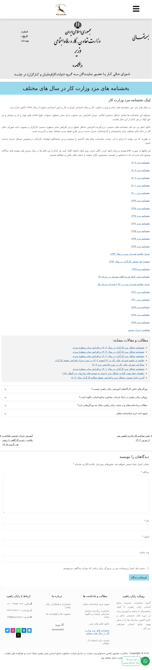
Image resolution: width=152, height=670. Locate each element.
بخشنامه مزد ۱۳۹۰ (140, 299)
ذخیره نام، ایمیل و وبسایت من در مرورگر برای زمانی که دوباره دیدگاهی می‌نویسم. (104, 568)
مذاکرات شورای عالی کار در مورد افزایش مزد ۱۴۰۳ (118, 364)
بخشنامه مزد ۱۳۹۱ (140, 291)
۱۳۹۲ (141, 269)
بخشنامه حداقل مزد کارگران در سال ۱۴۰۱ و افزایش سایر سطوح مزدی (108, 368)
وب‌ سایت (144, 552)
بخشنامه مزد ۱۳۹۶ (140, 223)
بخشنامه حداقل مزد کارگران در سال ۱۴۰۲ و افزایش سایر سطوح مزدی (108, 356)
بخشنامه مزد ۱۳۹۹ (140, 200)
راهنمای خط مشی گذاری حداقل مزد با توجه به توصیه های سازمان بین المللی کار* (103, 373)
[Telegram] (29, 630)
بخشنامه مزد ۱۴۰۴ (140, 162)
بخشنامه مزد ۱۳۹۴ (140, 238)
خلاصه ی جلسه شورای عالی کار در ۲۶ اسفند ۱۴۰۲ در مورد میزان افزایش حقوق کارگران (99, 360)
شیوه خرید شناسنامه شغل (96, 604)
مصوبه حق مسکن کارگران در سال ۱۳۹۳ (129, 261)
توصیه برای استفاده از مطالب (98, 642)
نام (146, 520)
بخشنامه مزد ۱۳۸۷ (140, 322)
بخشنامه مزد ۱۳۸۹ (140, 307)
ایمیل (145, 536)
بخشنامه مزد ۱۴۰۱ (140, 185)
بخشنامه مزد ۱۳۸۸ (140, 314)
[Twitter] (7, 630)
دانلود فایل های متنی (99, 623)
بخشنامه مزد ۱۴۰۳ (140, 170)
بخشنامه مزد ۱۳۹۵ (140, 231)
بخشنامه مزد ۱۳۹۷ (140, 215)
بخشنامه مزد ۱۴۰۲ (140, 177)
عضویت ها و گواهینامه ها (58, 613)
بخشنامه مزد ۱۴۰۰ (140, 192)
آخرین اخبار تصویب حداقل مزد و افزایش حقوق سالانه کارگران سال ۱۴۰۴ (107, 377)
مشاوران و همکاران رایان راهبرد (58, 605)
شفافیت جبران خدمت (139, 330)
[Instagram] (13, 630)
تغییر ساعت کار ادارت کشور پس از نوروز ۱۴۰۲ (133, 438)
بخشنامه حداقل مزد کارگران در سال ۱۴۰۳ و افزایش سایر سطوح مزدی (108, 347)
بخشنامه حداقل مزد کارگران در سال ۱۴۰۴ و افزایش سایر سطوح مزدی (108, 351)
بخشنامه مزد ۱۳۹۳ (140, 246)
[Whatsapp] (18, 630)
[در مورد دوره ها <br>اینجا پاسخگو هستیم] (145, 661)
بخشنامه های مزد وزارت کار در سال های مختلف (97, 632)
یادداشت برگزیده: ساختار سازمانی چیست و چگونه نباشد (97, 613)
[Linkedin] (24, 630)
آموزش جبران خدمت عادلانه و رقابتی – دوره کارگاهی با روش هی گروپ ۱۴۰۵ (17, 440)
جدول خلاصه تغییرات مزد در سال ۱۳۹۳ (130, 253)
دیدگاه (145, 472)
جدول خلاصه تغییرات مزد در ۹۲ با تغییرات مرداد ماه (124, 284)
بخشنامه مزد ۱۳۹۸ (140, 208)
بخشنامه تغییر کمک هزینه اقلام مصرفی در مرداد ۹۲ (124, 276)
